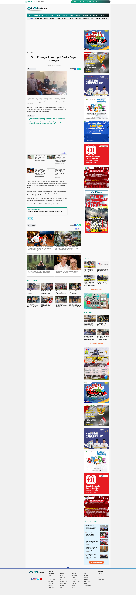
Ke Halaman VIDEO (96, 289)
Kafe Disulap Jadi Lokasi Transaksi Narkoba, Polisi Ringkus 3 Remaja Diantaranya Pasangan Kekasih (103, 338)
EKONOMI (77, 15)
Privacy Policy (101, 579)
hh (90, 15)
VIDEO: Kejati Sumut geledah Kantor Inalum (102, 283)
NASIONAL (86, 579)
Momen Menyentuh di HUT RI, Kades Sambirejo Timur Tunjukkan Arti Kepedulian (92, 534)
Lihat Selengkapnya (96, 562)
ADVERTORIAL (38, 15)
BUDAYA (52, 15)
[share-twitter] (78, 69)
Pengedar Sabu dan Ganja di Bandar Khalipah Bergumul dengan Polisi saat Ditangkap (88, 338)
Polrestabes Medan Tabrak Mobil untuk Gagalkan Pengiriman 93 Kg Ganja (103, 325)
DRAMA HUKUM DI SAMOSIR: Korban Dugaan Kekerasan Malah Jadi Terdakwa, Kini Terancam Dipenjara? (89, 271)
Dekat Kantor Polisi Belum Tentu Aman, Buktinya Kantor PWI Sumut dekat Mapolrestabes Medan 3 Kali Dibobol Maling (89, 325)
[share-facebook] (75, 69)
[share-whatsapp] (80, 69)
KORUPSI (62, 579)
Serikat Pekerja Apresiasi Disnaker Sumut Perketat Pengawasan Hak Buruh (91, 527)
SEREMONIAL (51, 585)
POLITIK (74, 583)
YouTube (42, 580)
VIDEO (86, 259)
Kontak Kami (101, 575)
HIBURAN (96, 15)
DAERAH (64, 15)
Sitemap (100, 577)
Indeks (30, 15)
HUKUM (103, 15)
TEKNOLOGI (51, 587)
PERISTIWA (51, 583)
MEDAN (74, 579)
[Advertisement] (70, 7)
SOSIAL (62, 585)
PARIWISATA (63, 581)
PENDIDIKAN (87, 581)
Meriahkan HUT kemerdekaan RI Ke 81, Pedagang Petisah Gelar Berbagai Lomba (92, 541)
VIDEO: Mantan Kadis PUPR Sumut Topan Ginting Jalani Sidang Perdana (89, 284)
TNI (61, 587)
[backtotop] (68, 568)
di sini (61, 204)
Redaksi (100, 573)
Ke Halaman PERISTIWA (96, 343)
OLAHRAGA (51, 581)
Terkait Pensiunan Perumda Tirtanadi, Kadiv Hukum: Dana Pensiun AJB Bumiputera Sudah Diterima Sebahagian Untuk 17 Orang (91, 1)
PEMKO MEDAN (76, 581)
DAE (58, 15)
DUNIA (71, 15)
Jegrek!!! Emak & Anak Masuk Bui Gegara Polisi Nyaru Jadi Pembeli (45, 212)
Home (30, 2)
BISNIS (47, 15)
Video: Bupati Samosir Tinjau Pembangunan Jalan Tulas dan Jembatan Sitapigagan (102, 271)
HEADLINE (85, 15)
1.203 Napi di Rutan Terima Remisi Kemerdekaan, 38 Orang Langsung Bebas (91, 556)
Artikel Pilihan (89, 313)
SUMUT (74, 585)
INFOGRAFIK (87, 577)
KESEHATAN (51, 579)
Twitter (39, 580)
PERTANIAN (63, 583)
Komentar (32, 69)
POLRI (85, 583)
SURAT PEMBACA (88, 585)
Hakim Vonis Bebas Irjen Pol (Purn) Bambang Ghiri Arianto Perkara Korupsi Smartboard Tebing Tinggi (91, 549)
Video (31, 18)
